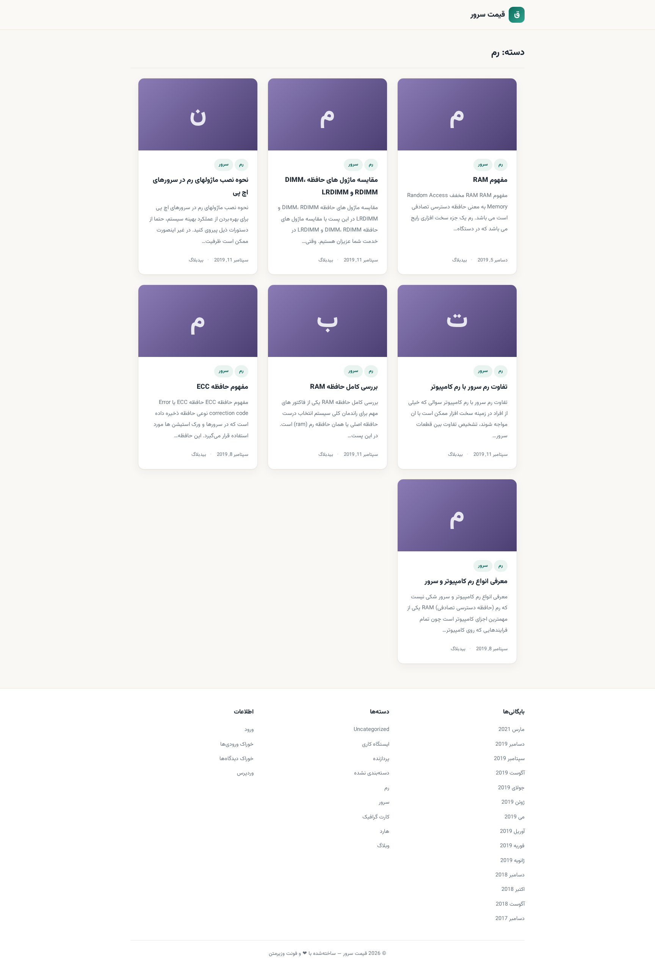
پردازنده (381, 758)
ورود (249, 729)
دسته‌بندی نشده (371, 773)
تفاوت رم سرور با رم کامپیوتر (469, 387)
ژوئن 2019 (513, 802)
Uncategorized (371, 729)
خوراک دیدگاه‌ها (236, 758)
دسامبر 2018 (510, 875)
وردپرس (245, 773)
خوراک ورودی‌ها (237, 744)
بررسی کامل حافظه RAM (344, 387)
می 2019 (515, 817)
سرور (483, 164)
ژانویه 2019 (512, 860)
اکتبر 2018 (513, 889)
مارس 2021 (511, 729)
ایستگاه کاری (375, 744)
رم (500, 164)
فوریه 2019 (512, 846)
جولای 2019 (511, 788)
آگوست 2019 (510, 773)
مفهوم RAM (490, 180)
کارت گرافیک (375, 817)
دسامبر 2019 (510, 744)
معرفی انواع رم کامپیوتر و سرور (466, 581)
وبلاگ (383, 846)
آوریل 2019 (512, 831)
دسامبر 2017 (510, 918)
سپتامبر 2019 (509, 758)
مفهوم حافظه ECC (222, 387)
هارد (384, 831)
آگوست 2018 (510, 904)
